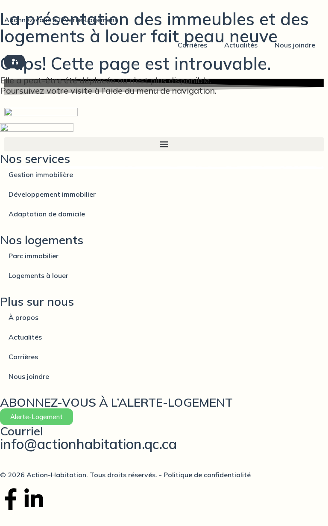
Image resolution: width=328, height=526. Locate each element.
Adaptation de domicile (47, 214)
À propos (23, 317)
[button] (164, 144)
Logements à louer (38, 275)
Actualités (241, 45)
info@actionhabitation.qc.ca (88, 443)
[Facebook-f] (10, 499)
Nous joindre (295, 45)
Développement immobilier (52, 194)
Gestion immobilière (41, 174)
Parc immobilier (34, 255)
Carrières (192, 45)
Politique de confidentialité (206, 474)
